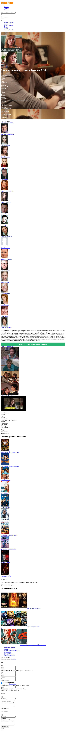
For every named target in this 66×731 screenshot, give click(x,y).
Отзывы (6, 28)
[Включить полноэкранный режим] (3, 728)
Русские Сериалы (9, 22)
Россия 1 (3, 97)
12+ (2, 94)
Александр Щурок (6, 108)
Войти (2, 670)
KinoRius (13, 659)
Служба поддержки (9, 655)
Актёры (6, 24)
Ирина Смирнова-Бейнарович (9, 100)
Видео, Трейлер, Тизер (7, 395)
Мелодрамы (4, 82)
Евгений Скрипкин (6, 114)
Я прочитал (9, 684)
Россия (2, 79)
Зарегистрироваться (6, 685)
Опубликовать (4, 708)
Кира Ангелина (5, 111)
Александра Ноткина (6, 105)
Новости (6, 10)
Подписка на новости (8, 682)
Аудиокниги (7, 652)
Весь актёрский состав (7, 122)
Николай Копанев (5, 102)
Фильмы (6, 7)
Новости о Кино (8, 653)
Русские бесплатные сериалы (12, 650)
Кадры (5, 27)
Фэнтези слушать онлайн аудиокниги (33, 344)
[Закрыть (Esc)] (1, 728)
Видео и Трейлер (8, 25)
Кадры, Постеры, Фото (7, 346)
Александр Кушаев (23, 100)
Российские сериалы (9, 647)
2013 (2, 76)
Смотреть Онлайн (9, 29)
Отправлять (4, 688)
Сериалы (6, 8)
